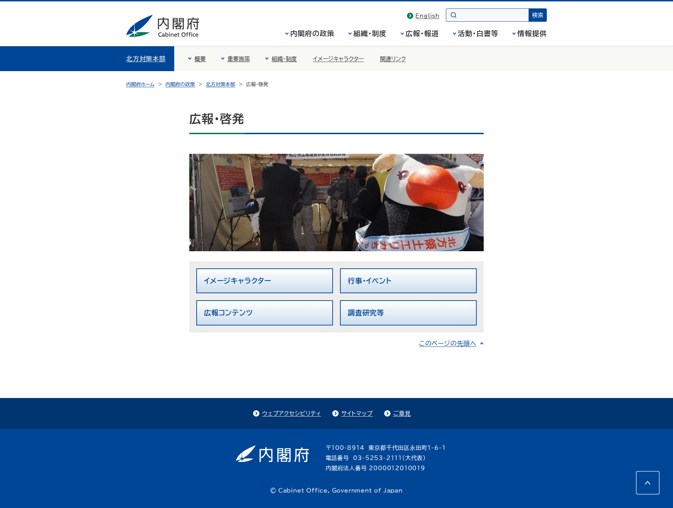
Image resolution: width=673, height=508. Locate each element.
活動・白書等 (478, 33)
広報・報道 (422, 33)
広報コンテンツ (228, 312)
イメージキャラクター (338, 59)
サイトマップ (357, 413)
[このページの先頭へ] (648, 483)
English (427, 16)
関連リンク (393, 59)
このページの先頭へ (448, 343)
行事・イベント (370, 280)
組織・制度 (370, 33)
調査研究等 (366, 312)
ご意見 (402, 413)
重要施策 (238, 59)
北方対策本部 (146, 58)
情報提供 (532, 33)
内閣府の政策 (312, 33)
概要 (200, 59)
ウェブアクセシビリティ (291, 413)
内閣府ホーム (140, 84)
